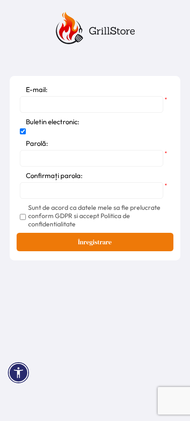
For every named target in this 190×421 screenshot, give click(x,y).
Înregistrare (95, 242)
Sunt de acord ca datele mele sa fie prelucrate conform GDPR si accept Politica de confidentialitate (94, 215)
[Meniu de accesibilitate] (18, 372)
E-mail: (37, 89)
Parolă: (37, 143)
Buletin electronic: (52, 121)
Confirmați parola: (54, 175)
